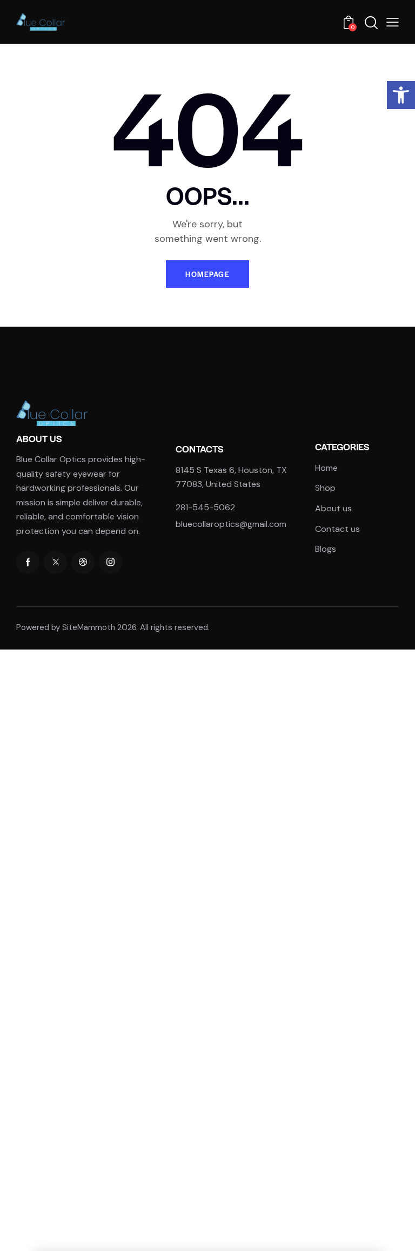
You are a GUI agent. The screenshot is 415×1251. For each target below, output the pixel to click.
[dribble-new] (83, 562)
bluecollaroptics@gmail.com (231, 524)
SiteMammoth (88, 627)
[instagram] (110, 562)
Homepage (207, 274)
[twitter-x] (55, 562)
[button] (401, 95)
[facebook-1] (27, 562)
